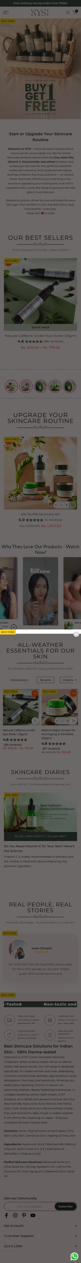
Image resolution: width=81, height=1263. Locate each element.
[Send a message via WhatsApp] (74, 1256)
